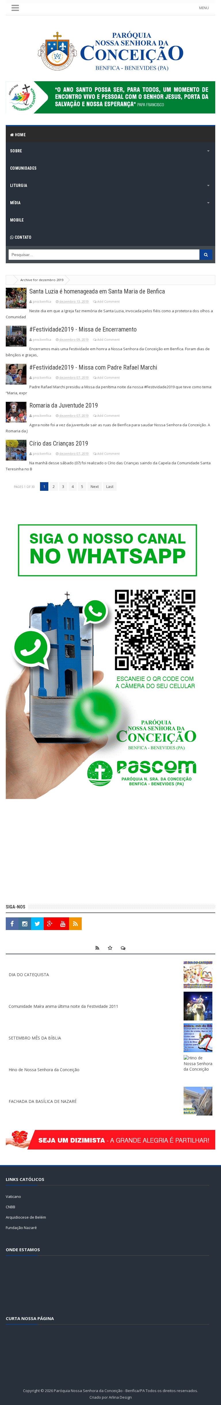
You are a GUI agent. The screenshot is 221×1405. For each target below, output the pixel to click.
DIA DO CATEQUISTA (29, 974)
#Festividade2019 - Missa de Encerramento (83, 329)
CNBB (10, 1206)
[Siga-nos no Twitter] (37, 923)
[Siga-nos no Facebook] (12, 923)
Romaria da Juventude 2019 (63, 405)
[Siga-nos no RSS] (75, 923)
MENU (204, 7)
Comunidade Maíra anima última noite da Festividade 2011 (63, 1006)
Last (109, 486)
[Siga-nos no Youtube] (62, 923)
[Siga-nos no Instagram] (24, 923)
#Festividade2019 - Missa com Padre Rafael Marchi (93, 367)
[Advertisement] (110, 852)
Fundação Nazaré (21, 1227)
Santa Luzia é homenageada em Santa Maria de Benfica (97, 291)
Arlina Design (120, 1397)
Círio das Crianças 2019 (58, 443)
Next (95, 486)
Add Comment (108, 301)
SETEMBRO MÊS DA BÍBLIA (35, 1038)
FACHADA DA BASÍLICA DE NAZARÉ (43, 1101)
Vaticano (13, 1196)
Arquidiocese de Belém (26, 1217)
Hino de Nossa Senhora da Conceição (44, 1069)
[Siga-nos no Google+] (50, 923)
